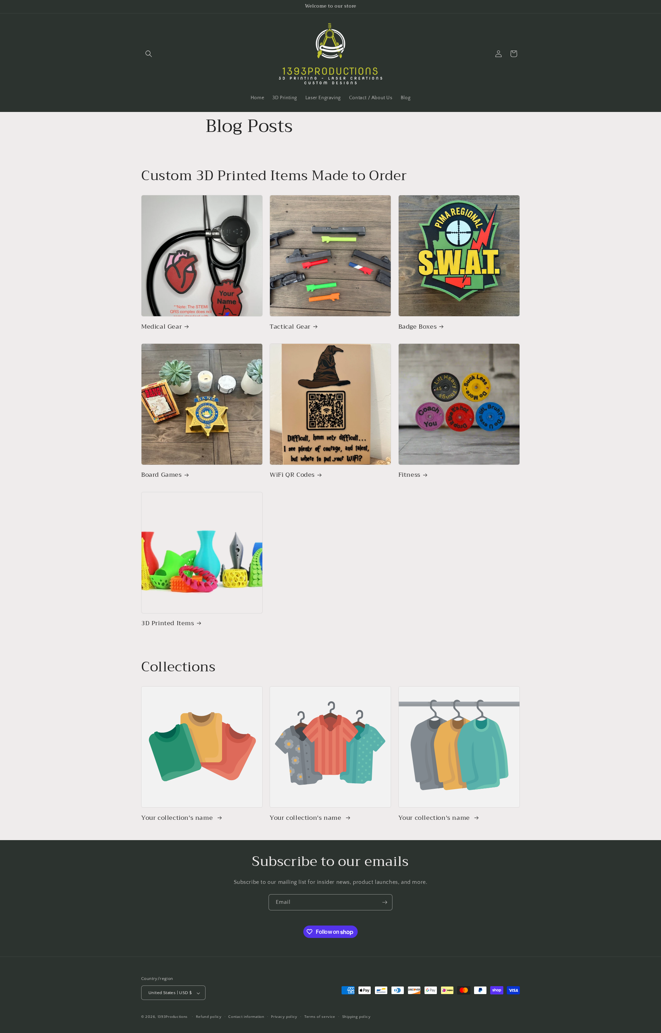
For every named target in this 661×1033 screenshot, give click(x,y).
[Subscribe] (384, 902)
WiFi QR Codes (292, 475)
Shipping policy (356, 1017)
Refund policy (209, 1017)
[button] (148, 53)
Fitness (409, 475)
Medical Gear (161, 327)
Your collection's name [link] (178, 818)
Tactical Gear (290, 327)
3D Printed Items (167, 623)
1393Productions (173, 1017)
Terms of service (319, 1017)
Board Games (161, 475)
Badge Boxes (417, 327)
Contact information (246, 1017)
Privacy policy (284, 1017)
